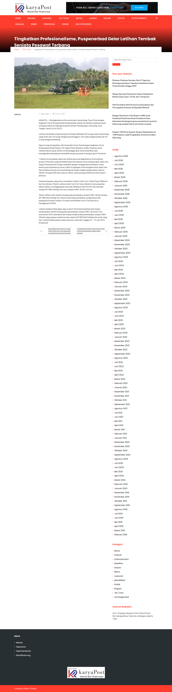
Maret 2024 (120, 278)
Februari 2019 (120, 534)
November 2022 (122, 345)
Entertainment (139, 18)
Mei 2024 (118, 269)
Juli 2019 (118, 513)
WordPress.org (23, 655)
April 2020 (119, 475)
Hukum (65, 24)
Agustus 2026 (121, 156)
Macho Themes (30, 688)
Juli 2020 (118, 463)
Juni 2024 (119, 265)
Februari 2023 (121, 332)
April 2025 (119, 223)
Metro (79, 18)
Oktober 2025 (120, 198)
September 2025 (122, 202)
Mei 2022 (118, 370)
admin (17, 114)
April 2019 (118, 526)
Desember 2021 (121, 391)
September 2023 (122, 303)
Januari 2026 (120, 185)
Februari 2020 (121, 484)
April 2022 (119, 374)
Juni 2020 (119, 467)
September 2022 (122, 354)
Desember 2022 (121, 341)
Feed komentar (23, 651)
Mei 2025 (118, 219)
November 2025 (122, 194)
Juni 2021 (118, 417)
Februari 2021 (120, 433)
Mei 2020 (118, 471)
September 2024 (122, 253)
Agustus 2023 (121, 307)
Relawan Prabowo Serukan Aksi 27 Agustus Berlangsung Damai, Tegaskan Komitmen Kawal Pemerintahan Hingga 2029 (133, 83)
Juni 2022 (119, 366)
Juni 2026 (119, 164)
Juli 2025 (118, 211)
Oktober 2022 (120, 349)
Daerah (93, 18)
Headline (19, 24)
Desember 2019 (121, 492)
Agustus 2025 (121, 206)
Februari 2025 (121, 231)
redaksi (31, 18)
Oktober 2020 (120, 450)
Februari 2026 (121, 181)
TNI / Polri (64, 18)
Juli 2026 (118, 160)
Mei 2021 (118, 421)
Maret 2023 (119, 328)
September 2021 (122, 404)
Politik (121, 18)
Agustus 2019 (120, 509)
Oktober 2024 (121, 248)
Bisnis (34, 24)
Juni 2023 (119, 316)
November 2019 (121, 497)
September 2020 (122, 454)
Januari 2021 (120, 438)
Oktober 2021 (120, 400)
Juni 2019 (118, 517)
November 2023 (122, 295)
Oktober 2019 (120, 501)
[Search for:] (135, 59)
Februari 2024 (121, 282)
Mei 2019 (118, 522)
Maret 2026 (119, 177)
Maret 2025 (119, 227)
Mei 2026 (118, 168)
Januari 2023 (120, 337)
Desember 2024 (122, 240)
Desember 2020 (122, 442)
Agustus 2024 (121, 257)
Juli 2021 (118, 412)
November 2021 (121, 396)
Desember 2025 (122, 189)
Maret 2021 (119, 429)
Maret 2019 (119, 530)
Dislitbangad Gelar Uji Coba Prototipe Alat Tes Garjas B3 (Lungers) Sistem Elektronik (59, 231)
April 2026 (119, 173)
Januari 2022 (120, 387)
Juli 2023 (118, 311)
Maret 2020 (119, 480)
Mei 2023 (118, 320)
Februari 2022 (121, 383)
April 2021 (118, 425)
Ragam (107, 18)
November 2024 (122, 244)
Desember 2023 (121, 290)
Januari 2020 (120, 488)
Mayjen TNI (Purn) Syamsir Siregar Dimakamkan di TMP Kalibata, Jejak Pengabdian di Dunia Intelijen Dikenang (134, 135)
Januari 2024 (120, 286)
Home (18, 18)
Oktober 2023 (120, 299)
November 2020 (122, 446)
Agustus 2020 (121, 459)
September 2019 (122, 505)
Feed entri (21, 647)
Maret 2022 (119, 379)
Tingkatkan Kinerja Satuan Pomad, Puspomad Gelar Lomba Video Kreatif (91, 231)
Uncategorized (83, 24)
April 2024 (119, 274)
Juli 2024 (118, 261)
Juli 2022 (118, 362)
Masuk (19, 642)
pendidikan (49, 24)
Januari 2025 (120, 236)
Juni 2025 (119, 215)
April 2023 (119, 324)
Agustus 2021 (120, 408)
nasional (47, 18)
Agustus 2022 (121, 358)
